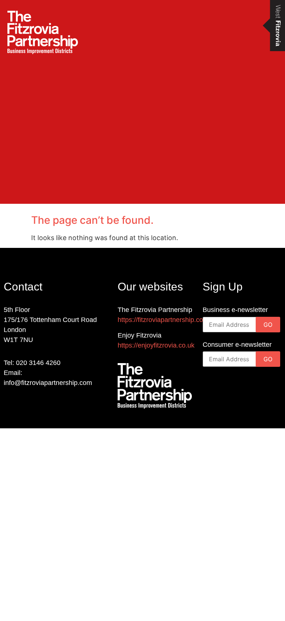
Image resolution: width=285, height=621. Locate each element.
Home (24, 522)
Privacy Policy (41, 608)
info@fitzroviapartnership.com (48, 382)
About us (29, 565)
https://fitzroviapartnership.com (163, 319)
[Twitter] (53, 405)
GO (267, 324)
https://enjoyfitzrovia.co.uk (156, 345)
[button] (7, 102)
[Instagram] (38, 405)
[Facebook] (23, 405)
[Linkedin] (8, 405)
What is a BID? (43, 543)
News (23, 586)
